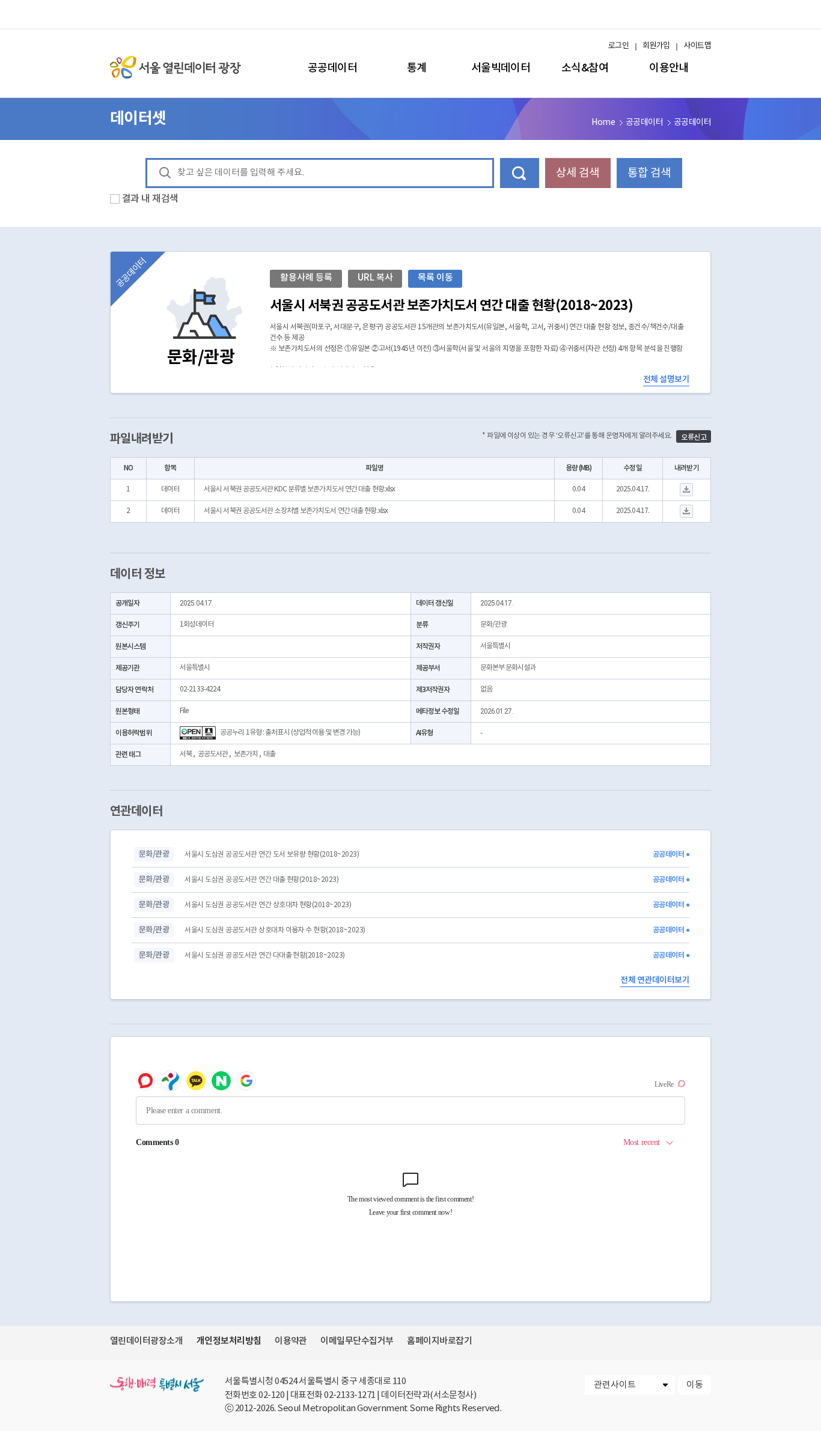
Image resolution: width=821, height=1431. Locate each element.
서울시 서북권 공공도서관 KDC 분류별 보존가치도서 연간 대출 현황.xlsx (299, 489)
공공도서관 (213, 754)
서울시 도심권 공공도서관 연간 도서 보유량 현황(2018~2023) (272, 854)
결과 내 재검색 (150, 199)
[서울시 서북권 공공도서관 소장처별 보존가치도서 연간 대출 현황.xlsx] (686, 511)
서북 (186, 754)
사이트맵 (697, 45)
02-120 (271, 1395)
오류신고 (693, 437)
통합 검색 (649, 173)
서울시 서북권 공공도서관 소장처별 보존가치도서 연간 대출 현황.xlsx (296, 511)
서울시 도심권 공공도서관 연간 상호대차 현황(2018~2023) (268, 905)
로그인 (618, 45)
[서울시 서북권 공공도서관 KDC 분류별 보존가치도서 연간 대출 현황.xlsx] (686, 490)
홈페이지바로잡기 (439, 1341)
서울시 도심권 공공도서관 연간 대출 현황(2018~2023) (261, 880)
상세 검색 (577, 173)
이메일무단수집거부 (356, 1341)
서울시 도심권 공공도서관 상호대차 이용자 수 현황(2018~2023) (275, 930)
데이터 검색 (519, 173)
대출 (269, 754)
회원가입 (656, 45)
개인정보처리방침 (229, 1340)
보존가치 (246, 754)
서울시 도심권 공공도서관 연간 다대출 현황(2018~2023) (264, 955)
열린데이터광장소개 (146, 1341)
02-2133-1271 (350, 1395)
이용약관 (291, 1341)
